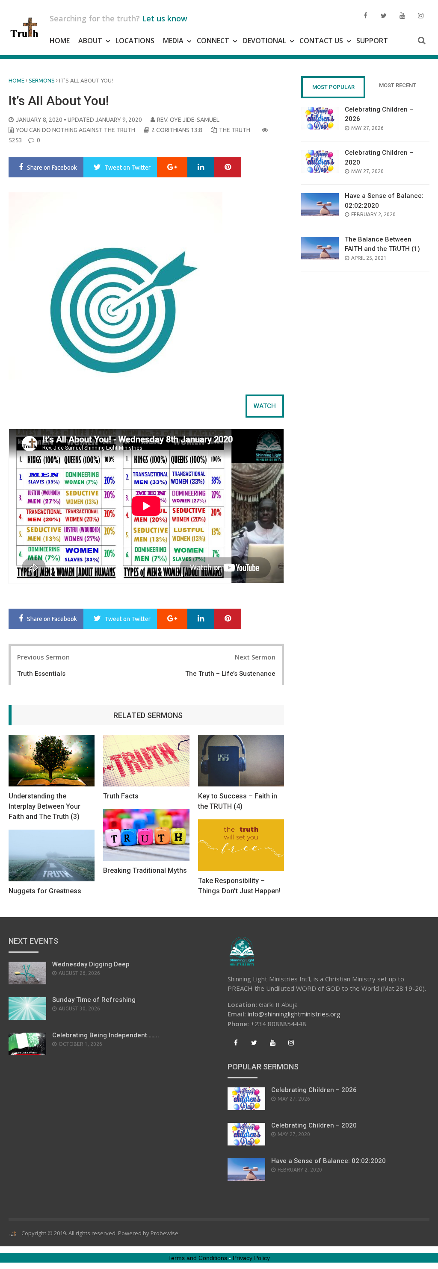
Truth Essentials (41, 673)
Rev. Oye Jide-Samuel (188, 119)
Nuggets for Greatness (45, 891)
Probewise (164, 1233)
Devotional (264, 40)
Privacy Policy (251, 1257)
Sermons (42, 80)
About (90, 40)
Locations (134, 40)
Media (173, 40)
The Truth (234, 130)
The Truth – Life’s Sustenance (230, 673)
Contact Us (321, 40)
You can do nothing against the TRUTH (75, 130)
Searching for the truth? (118, 18)
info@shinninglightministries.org (294, 1014)
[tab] (265, 406)
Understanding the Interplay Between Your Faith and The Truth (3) (44, 806)
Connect (213, 40)
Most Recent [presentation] (397, 85)
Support (372, 40)
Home (60, 40)
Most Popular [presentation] (333, 87)
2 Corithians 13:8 (176, 130)
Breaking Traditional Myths (145, 870)
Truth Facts (121, 796)
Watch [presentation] (265, 406)
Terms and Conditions (197, 1257)
